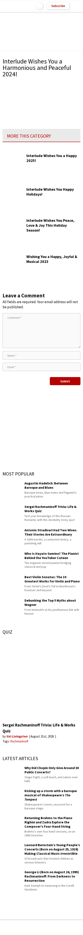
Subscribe (58, 6)
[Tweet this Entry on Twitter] (48, 927)
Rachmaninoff (19, 741)
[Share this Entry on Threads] (73, 927)
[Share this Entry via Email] (8, 927)
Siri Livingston (17, 736)
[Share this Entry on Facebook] (34, 927)
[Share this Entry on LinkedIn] (60, 927)
